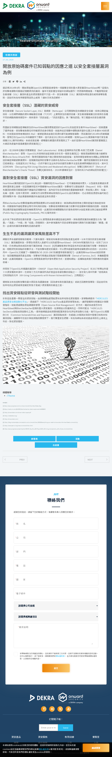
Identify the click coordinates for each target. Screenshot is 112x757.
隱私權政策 (60, 656)
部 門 (20, 551)
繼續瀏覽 (96, 747)
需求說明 (23, 627)
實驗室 (95, 737)
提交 (56, 668)
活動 (77, 438)
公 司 (20, 537)
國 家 (20, 579)
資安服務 (42, 737)
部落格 (34, 438)
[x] (60, 709)
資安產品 (16, 737)
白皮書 (56, 445)
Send (65, 727)
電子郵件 (20, 593)
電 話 (20, 565)
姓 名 (20, 523)
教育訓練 (69, 737)
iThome (11, 395)
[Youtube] (52, 709)
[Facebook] (43, 709)
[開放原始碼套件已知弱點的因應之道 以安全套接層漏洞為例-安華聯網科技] (10, 81)
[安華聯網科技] (41, 698)
